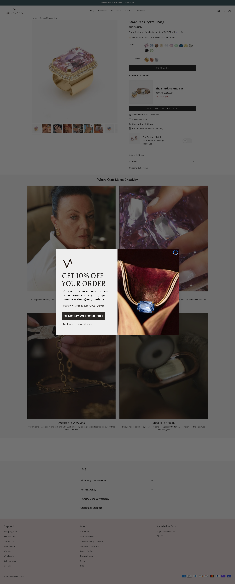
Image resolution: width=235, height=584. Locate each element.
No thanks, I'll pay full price (77, 323)
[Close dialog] (175, 252)
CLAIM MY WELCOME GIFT (84, 316)
